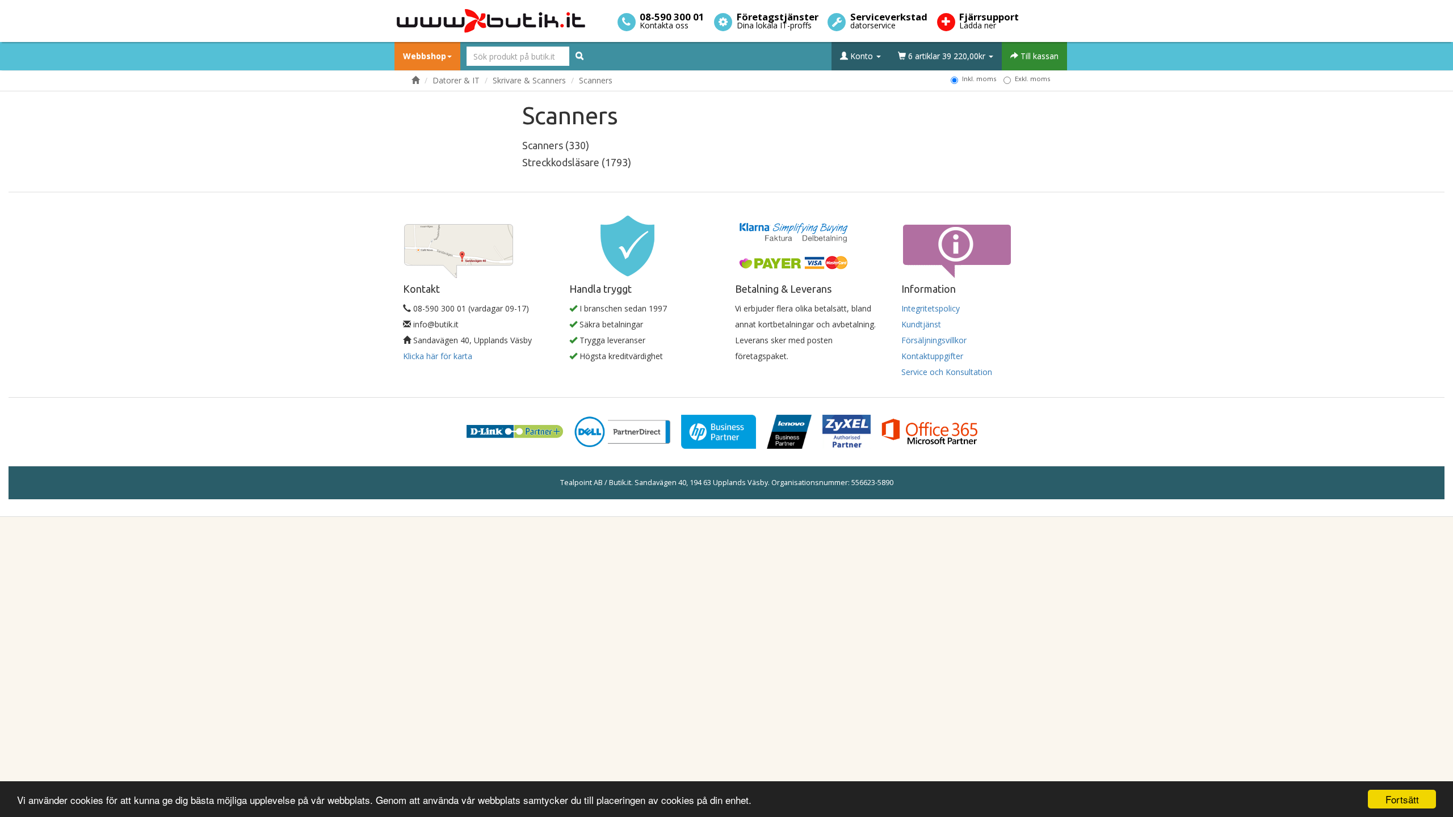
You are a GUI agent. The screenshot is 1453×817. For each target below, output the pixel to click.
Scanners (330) (555, 145)
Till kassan (1038, 55)
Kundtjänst (921, 324)
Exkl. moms (1032, 78)
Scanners (595, 80)
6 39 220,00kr (947, 55)
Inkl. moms (979, 78)
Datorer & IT (456, 80)
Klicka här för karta (437, 356)
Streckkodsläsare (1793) (576, 162)
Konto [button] (861, 55)
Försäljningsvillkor (934, 340)
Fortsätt (1402, 799)
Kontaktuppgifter (932, 356)
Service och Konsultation (946, 372)
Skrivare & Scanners (529, 80)
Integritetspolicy (930, 308)
